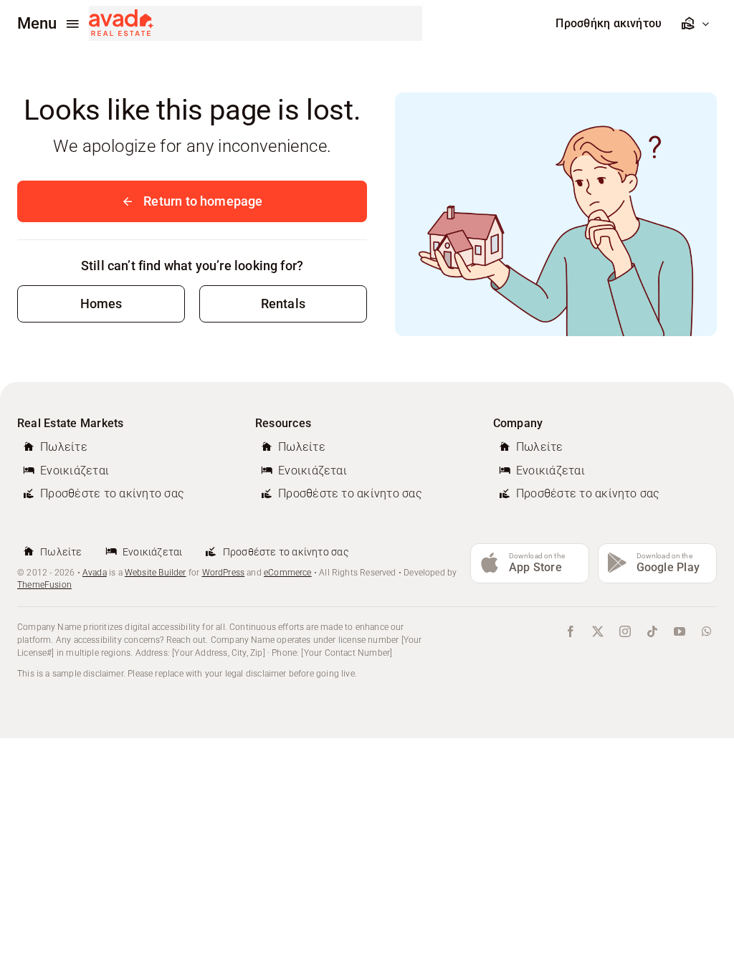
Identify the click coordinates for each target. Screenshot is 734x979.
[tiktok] (652, 631)
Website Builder (155, 573)
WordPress (223, 573)
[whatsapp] (707, 631)
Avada (94, 573)
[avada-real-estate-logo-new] (121, 15)
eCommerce (288, 573)
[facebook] (571, 631)
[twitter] (598, 631)
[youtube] (679, 631)
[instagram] (625, 631)
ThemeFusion (44, 585)
